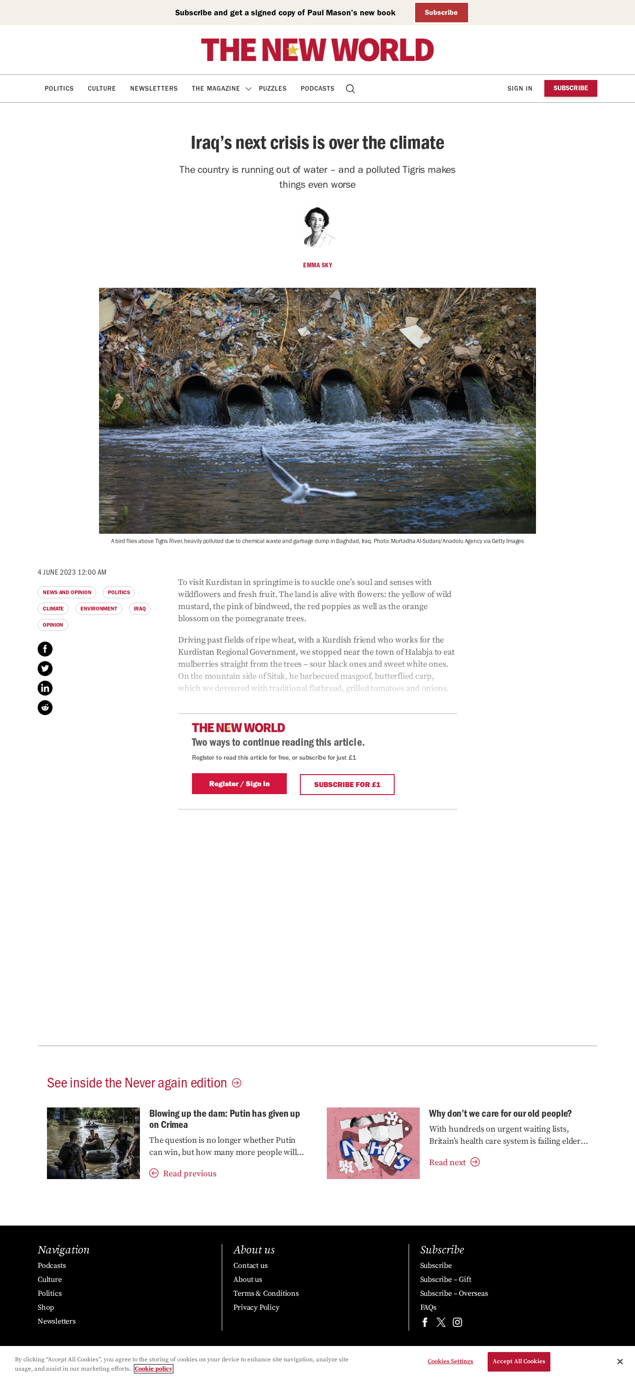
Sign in (520, 89)
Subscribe (441, 12)
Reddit (45, 707)
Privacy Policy (256, 1307)
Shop (46, 1307)
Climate (53, 608)
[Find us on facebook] (425, 1324)
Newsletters (154, 89)
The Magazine (216, 89)
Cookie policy (153, 1368)
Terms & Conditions (265, 1293)
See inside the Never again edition (137, 1081)
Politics (59, 89)
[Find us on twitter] (441, 1324)
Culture (102, 89)
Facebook (45, 649)
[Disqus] (317, 925)
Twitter (45, 668)
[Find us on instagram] (457, 1324)
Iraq (140, 608)
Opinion (53, 625)
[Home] (317, 49)
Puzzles (273, 89)
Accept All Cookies (519, 1361)
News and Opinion (67, 592)
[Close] (620, 1361)
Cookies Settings (450, 1361)
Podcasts (318, 89)
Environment (98, 608)
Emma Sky (317, 265)
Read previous (190, 1173)
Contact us (250, 1265)
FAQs (428, 1307)
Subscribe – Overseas (454, 1293)
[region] (317, 1362)
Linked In (45, 688)
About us (247, 1279)
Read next (447, 1162)
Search (351, 88)
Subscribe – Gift (445, 1279)
